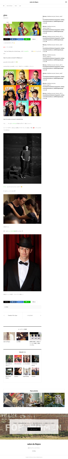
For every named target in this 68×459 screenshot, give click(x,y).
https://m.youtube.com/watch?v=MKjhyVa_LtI (12, 57)
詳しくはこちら (34, 429)
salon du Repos (34, 2)
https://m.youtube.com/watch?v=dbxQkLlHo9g (13, 119)
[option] (13, 400)
